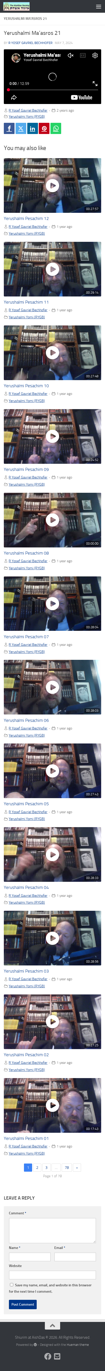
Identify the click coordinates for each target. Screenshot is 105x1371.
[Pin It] (44, 128)
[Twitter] (21, 128)
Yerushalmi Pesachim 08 (26, 553)
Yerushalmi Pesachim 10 (26, 385)
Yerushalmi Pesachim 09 (26, 469)
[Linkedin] (32, 128)
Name (14, 1248)
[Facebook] (9, 128)
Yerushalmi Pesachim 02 (26, 1054)
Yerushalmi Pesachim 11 (26, 302)
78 (67, 1167)
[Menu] (98, 6)
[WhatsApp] (55, 128)
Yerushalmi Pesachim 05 (26, 803)
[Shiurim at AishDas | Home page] (20, 6)
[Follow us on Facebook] (47, 1356)
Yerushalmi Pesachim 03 (26, 971)
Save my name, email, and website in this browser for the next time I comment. (50, 1288)
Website (15, 1266)
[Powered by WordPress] (35, 1344)
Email (59, 1248)
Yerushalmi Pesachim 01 (26, 1138)
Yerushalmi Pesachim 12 (26, 218)
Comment (17, 1213)
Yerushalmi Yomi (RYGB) (27, 116)
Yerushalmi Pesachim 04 (26, 887)
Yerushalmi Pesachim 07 (26, 636)
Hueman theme (78, 1345)
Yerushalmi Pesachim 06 (26, 720)
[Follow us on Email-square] (57, 1356)
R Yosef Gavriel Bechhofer (30, 43)
